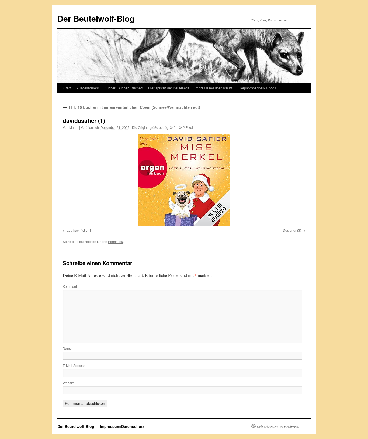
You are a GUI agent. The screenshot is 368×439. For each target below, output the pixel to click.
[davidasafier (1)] (184, 180)
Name (67, 348)
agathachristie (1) (79, 230)
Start (67, 87)
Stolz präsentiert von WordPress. (278, 426)
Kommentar (72, 286)
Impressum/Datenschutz (214, 87)
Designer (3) (292, 230)
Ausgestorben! (87, 87)
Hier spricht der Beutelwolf (168, 87)
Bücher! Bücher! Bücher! (123, 87)
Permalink (115, 241)
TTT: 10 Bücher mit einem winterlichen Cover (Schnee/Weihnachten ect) (131, 107)
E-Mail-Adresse (74, 365)
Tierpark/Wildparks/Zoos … (259, 87)
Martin (73, 127)
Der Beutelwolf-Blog (95, 18)
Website (69, 382)
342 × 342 (177, 127)
